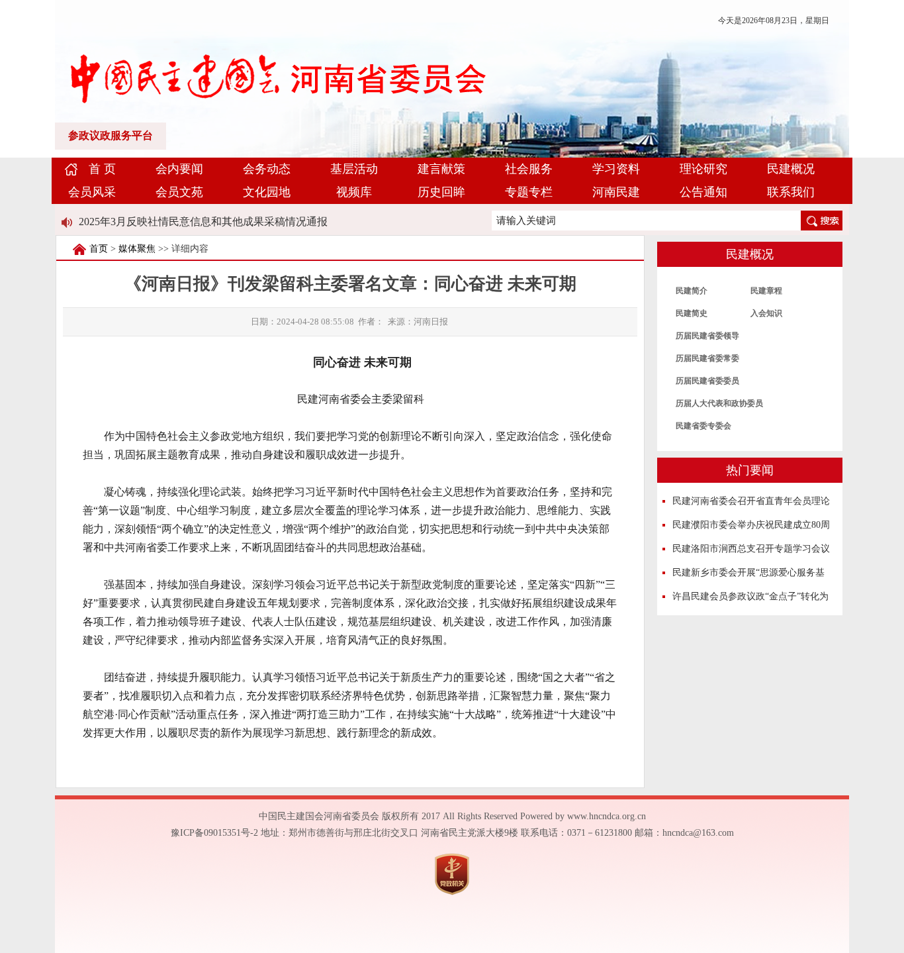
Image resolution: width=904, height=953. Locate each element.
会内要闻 (179, 169)
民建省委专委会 (703, 425)
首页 (98, 249)
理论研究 (703, 169)
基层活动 (354, 169)
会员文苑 (179, 192)
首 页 (102, 169)
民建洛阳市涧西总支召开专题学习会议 (751, 549)
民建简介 (691, 290)
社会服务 (529, 169)
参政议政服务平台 (110, 135)
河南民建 (616, 192)
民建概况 (791, 169)
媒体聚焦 (137, 249)
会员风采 (92, 192)
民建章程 (766, 290)
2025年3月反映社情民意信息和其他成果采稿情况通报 (203, 221)
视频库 (354, 192)
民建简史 (691, 313)
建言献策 (441, 169)
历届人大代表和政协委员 (719, 403)
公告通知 (703, 192)
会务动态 (267, 169)
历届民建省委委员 (707, 380)
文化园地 (267, 192)
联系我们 (791, 192)
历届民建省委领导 (707, 335)
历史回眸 (441, 192)
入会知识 (766, 313)
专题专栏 (529, 192)
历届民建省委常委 (707, 358)
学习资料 (616, 169)
